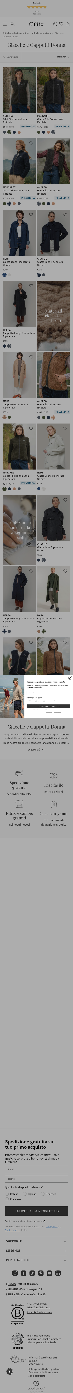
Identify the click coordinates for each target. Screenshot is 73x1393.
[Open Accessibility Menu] (9, 1371)
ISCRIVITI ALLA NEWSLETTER (48, 706)
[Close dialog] (70, 678)
